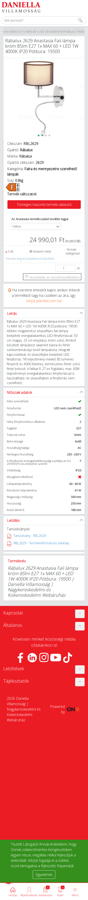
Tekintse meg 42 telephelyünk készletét (29, 259)
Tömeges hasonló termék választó (44, 204)
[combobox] (39, 226)
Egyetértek (44, 874)
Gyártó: (20, 149)
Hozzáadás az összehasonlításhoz (54, 277)
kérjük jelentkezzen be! (44, 300)
